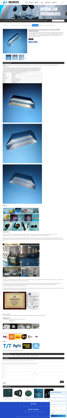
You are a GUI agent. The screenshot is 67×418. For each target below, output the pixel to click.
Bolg (35, 406)
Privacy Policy (36, 415)
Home (20, 406)
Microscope (28, 356)
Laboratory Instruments (6, 356)
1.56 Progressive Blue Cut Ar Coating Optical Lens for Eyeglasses (29, 398)
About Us (24, 406)
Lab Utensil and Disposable (15, 356)
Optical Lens (11, 20)
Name (52, 394)
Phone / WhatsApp (53, 397)
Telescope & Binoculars (35, 356)
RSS (29, 415)
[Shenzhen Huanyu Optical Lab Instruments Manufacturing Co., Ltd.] (11, 2)
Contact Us (46, 406)
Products (6, 20)
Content (52, 404)
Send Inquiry (31, 39)
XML (32, 415)
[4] (8, 393)
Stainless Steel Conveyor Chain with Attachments (33, 411)
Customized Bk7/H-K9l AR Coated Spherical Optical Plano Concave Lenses (49, 398)
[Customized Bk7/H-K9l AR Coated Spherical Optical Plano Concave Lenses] (49, 393)
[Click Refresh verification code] (4, 383)
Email (52, 401)
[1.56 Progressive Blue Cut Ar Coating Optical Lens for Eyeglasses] (28, 393)
